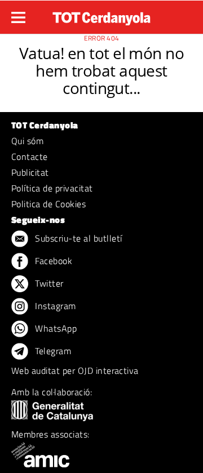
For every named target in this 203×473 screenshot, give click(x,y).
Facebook (52, 260)
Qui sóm (27, 141)
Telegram (52, 351)
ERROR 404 (102, 38)
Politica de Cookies (48, 204)
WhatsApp (55, 328)
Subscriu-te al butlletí (77, 238)
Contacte (29, 156)
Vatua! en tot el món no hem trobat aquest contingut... (101, 70)
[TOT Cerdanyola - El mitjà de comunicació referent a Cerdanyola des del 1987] (101, 15)
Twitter (48, 283)
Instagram (54, 306)
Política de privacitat (52, 188)
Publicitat (30, 172)
